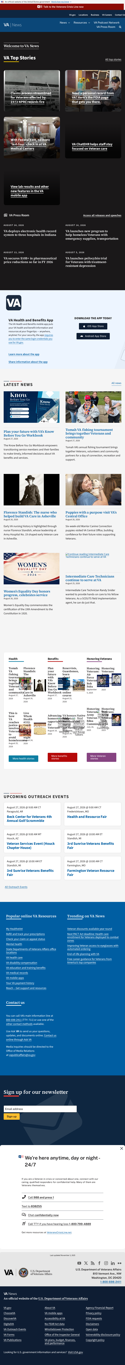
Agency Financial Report (99, 1308)
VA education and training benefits (26, 968)
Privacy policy (93, 1313)
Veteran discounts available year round (89, 929)
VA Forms (9, 1335)
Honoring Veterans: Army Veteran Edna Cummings (94, 716)
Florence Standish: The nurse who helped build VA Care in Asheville (30, 514)
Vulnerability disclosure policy (103, 1335)
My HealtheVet (14, 929)
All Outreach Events (16, 887)
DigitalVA (9, 1324)
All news (116, 383)
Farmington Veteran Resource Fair (90, 872)
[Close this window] (122, 1148)
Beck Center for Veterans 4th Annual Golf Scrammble (29, 818)
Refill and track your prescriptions (25, 934)
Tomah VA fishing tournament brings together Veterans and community (89, 433)
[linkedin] (113, 1263)
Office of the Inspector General (62, 1335)
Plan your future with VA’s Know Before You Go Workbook (29, 433)
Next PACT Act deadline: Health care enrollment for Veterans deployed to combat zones (93, 937)
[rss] (93, 1263)
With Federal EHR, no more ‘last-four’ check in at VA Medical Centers (30, 144)
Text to (32, 1206)
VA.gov (7, 1308)
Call (41, 1197)
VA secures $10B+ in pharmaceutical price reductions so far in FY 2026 (30, 260)
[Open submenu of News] (68, 23)
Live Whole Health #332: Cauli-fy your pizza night (27, 725)
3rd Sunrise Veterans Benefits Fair (90, 845)
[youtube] (79, 1263)
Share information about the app (28, 362)
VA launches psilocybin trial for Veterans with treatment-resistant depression (86, 262)
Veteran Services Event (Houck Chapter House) (31, 845)
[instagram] (106, 1263)
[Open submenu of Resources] (88, 23)
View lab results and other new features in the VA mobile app (30, 191)
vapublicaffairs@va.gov (22, 1055)
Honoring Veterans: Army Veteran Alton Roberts (108, 675)
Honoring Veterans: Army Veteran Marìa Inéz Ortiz (111, 716)
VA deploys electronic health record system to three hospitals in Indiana (30, 233)
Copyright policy (95, 1340)
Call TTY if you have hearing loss (59, 1224)
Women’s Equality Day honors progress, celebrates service (27, 593)
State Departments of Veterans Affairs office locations (31, 950)
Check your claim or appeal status (25, 939)
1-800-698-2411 (110, 1281)
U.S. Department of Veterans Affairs (63, 1298)
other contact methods (19, 1024)
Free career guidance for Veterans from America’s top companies (89, 960)
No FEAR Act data (54, 1324)
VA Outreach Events (15, 1329)
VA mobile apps (15, 978)
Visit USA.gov (75, 1352)
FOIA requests (94, 1318)
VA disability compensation (21, 963)
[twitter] (86, 1263)
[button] (62, 7)
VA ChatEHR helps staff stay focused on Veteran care (92, 146)
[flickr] (119, 1263)
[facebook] (99, 1263)
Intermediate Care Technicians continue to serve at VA (90, 578)
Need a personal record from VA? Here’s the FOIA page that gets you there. (93, 97)
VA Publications (12, 1340)
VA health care (14, 957)
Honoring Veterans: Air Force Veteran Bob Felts (93, 677)
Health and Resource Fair (87, 816)
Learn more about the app (24, 354)
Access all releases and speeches (102, 215)
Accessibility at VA (55, 1318)
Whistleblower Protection (59, 1329)
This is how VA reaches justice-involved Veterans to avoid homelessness (18, 726)
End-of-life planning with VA (83, 954)
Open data (92, 1329)
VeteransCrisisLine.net (59, 1232)
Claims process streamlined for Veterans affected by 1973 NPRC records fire (31, 97)
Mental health (14, 944)
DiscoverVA (10, 1318)
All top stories (113, 59)
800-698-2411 (14, 1020)
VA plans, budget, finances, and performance (60, 1341)
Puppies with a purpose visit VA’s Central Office (91, 514)
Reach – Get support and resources (26, 988)
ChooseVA (9, 1313)
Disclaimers (92, 1324)
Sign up (12, 1116)
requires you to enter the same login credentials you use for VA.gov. (31, 338)
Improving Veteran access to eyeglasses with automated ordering (92, 947)
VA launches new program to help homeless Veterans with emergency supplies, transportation (92, 235)
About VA (50, 1308)
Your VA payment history (20, 983)
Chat (43, 1215)
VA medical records (17, 973)
